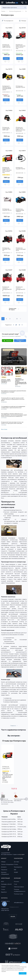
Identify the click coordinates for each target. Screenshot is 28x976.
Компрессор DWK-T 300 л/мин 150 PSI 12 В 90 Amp (20, 46)
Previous (1, 799)
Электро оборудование (7, 864)
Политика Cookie (18, 894)
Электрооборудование (15, 11)
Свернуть (13, 725)
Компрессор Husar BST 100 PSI (20, 168)
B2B (15, 869)
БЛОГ (2, 881)
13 (17, 318)
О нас (15, 884)
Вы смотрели (13, 736)
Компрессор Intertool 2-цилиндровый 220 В (7, 288)
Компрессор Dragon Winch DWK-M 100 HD (6, 46)
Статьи (3, 889)
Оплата (16, 864)
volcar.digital (21, 854)
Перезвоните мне (20, 340)
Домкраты (3, 867)
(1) (11, 174)
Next (26, 799)
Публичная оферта (19, 886)
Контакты (16, 881)
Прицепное (4, 869)
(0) (11, 50)
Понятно (22, 973)
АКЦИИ (16, 872)
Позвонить (8, 340)
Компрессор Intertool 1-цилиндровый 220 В (20, 288)
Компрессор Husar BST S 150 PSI (6, 249)
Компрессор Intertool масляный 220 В (20, 249)
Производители (18, 867)
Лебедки (3, 861)
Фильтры (23, 20)
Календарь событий (6, 884)
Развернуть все (14, 907)
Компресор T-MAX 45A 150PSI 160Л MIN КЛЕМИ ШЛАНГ (6, 87)
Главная (3, 11)
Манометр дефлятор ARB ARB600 (12, 821)
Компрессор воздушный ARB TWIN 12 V (20, 210)
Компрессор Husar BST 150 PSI (20, 86)
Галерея (3, 886)
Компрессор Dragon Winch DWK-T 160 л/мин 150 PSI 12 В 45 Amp (7, 170)
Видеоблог (4, 892)
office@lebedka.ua (18, 902)
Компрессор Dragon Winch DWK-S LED (6, 128)
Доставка (16, 861)
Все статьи (4, 429)
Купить (6, 58)
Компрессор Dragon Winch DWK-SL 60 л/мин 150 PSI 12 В (20, 129)
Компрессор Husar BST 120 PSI (6, 209)
